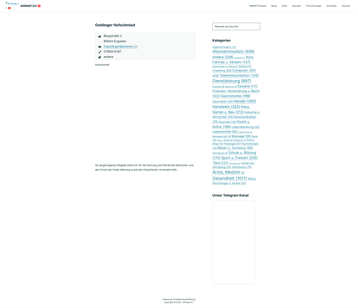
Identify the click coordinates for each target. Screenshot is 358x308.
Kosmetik (227, 122)
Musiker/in (240, 140)
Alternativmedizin (233, 51)
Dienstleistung (231, 80)
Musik (228, 140)
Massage (241, 136)
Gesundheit (222, 101)
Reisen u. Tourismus (235, 148)
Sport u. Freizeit (239, 158)
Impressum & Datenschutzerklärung (179, 299)
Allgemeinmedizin (224, 47)
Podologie (232, 143)
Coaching (222, 70)
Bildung (233, 66)
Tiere (220, 163)
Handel (245, 101)
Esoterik (247, 86)
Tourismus (235, 163)
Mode (220, 140)
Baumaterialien (220, 66)
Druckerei (218, 86)
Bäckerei (245, 66)
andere (222, 57)
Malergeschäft (221, 136)
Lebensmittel (225, 131)
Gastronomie (236, 96)
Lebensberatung (246, 127)
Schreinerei (220, 153)
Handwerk (226, 106)
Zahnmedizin (241, 167)
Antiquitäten (239, 58)
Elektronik (231, 87)
